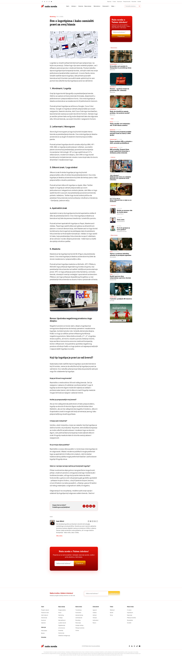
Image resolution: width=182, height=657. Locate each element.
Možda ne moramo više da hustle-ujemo (124, 211)
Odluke (95, 612)
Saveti (111, 612)
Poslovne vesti (113, 139)
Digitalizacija (61, 625)
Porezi (111, 121)
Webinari (112, 610)
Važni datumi (44, 615)
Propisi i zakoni (113, 147)
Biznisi (43, 633)
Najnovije (109, 1)
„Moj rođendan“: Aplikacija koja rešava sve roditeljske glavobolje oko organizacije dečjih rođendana (120, 177)
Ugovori (95, 610)
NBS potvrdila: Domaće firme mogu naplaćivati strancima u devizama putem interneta (120, 151)
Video (112, 6)
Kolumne (80, 6)
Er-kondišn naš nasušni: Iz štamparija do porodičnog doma (120, 67)
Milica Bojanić (113, 257)
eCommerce (61, 628)
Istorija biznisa (113, 64)
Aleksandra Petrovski (122, 231)
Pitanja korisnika (126, 1)
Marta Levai (112, 69)
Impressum (119, 1)
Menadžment (61, 620)
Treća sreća (120, 219)
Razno (94, 623)
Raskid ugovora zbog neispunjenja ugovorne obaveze (120, 277)
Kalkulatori (95, 620)
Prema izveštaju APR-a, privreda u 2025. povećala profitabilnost (121, 142)
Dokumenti (105, 6)
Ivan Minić (60, 521)
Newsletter (134, 1)
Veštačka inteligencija (64, 635)
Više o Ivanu (59, 535)
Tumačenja (78, 610)
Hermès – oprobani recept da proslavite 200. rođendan (119, 89)
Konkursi (43, 620)
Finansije (60, 630)
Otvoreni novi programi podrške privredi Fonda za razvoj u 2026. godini (120, 133)
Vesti (67, 6)
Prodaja (60, 617)
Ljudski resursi (113, 296)
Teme (111, 615)
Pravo (111, 251)
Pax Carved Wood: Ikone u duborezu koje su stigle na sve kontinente (121, 200)
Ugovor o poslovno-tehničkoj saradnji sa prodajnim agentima (120, 254)
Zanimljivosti (113, 86)
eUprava (43, 623)
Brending (78, 620)
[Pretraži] (139, 6)
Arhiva (77, 630)
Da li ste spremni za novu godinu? (123, 228)
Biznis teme (97, 6)
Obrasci (95, 617)
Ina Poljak (112, 300)
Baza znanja (87, 6)
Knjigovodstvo (62, 610)
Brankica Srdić (113, 279)
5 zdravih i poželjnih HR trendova (121, 299)
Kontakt (139, 1)
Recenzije (78, 623)
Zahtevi (95, 615)
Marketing (53, 16)
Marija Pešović (120, 214)
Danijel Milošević (121, 221)
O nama (114, 1)
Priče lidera (44, 630)
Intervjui (73, 6)
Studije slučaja (79, 625)
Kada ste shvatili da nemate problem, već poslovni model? (120, 112)
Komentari (78, 612)
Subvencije (112, 129)
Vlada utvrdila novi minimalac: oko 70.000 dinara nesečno (120, 124)
